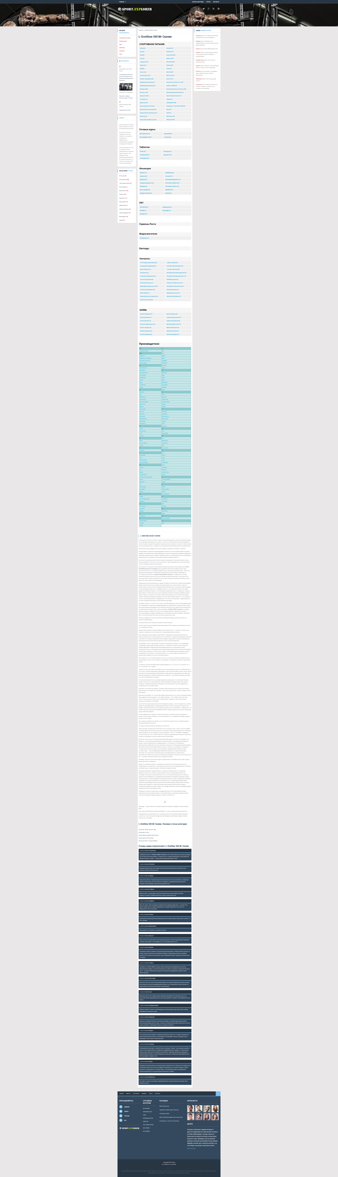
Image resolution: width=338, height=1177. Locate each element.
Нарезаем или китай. (124, 110)
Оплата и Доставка (198, 2)
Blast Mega (122, 216)
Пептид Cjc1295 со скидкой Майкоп (148, 840)
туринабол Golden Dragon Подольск (169, 1109)
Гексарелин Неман (164, 1113)
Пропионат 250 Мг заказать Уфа (147, 829)
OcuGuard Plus (123, 179)
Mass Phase (122, 190)
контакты (157, 1093)
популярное (136, 1093)
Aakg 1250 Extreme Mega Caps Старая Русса (171, 1117)
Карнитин (121, 198)
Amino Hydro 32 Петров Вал (146, 838)
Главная (121, 2)
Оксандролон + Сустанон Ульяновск (169, 1121)
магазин (144, 1093)
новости (128, 1093)
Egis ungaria (122, 201)
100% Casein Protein (124, 183)
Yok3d (121, 220)
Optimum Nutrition (124, 209)
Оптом (208, 2)
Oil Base (121, 194)
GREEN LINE (122, 205)
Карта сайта (169, 1168)
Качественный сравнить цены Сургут (149, 835)
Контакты (216, 2)
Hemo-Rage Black (123, 212)
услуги (151, 1093)
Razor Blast (122, 187)
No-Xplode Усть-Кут (144, 832)
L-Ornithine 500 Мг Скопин (150, 30)
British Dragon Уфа (164, 1106)
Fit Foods (121, 176)
